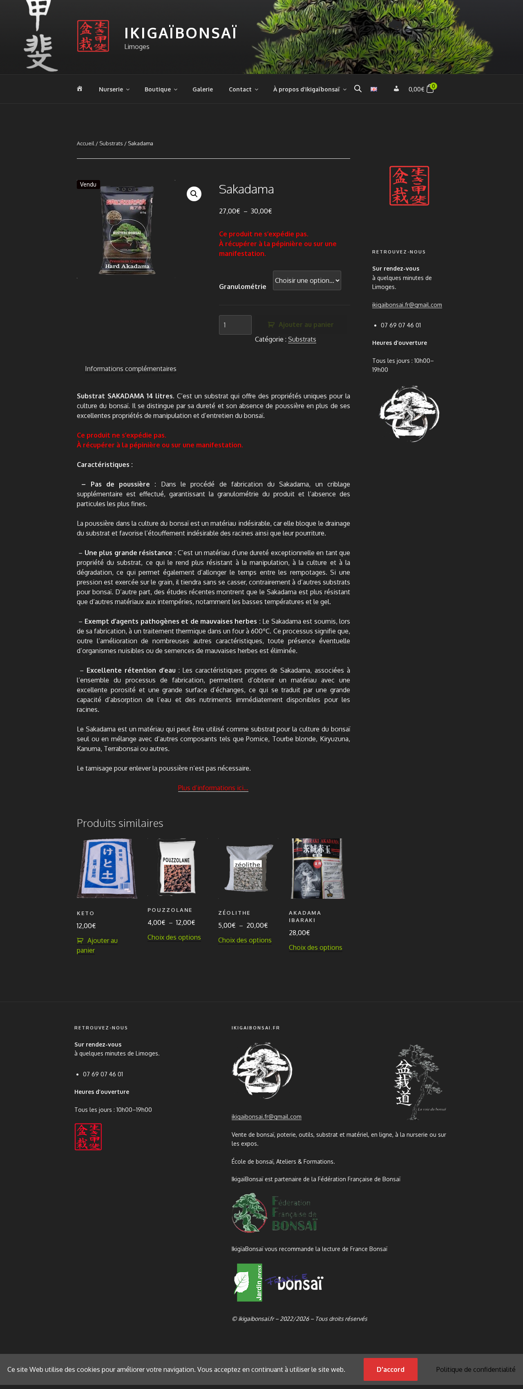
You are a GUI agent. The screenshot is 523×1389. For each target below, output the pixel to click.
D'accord (391, 1369)
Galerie (202, 89)
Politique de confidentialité (476, 1369)
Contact (240, 89)
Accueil (85, 143)
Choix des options (174, 937)
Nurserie (111, 89)
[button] (194, 194)
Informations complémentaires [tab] (131, 368)
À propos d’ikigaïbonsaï (306, 89)
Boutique (158, 89)
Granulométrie (242, 286)
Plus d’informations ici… (213, 788)
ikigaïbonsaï (181, 32)
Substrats (111, 143)
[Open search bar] (358, 88)
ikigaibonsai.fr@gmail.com (407, 304)
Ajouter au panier (306, 324)
